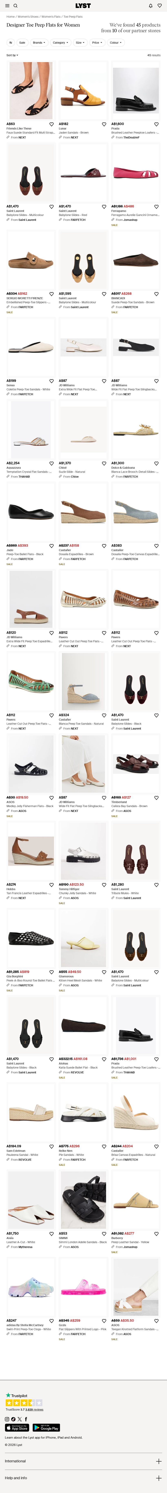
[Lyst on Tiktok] (13, 1420)
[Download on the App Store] (17, 1428)
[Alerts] (151, 6)
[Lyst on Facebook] (26, 1420)
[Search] (15, 5)
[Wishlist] (160, 6)
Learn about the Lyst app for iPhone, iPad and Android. (43, 1438)
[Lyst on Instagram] (7, 1420)
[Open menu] (7, 5)
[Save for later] (51, 124)
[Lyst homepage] (83, 5)
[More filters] (11, 42)
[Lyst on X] (20, 1420)
